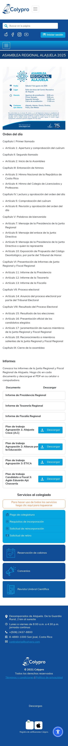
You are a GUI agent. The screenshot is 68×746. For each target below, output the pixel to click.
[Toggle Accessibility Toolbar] (58, 732)
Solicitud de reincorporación (27, 528)
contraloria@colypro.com (24, 642)
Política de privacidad (49, 677)
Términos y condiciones (19, 677)
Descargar (53, 430)
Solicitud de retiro (20, 535)
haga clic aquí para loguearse (34, 505)
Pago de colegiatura (22, 515)
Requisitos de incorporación (27, 522)
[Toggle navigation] (35, 9)
